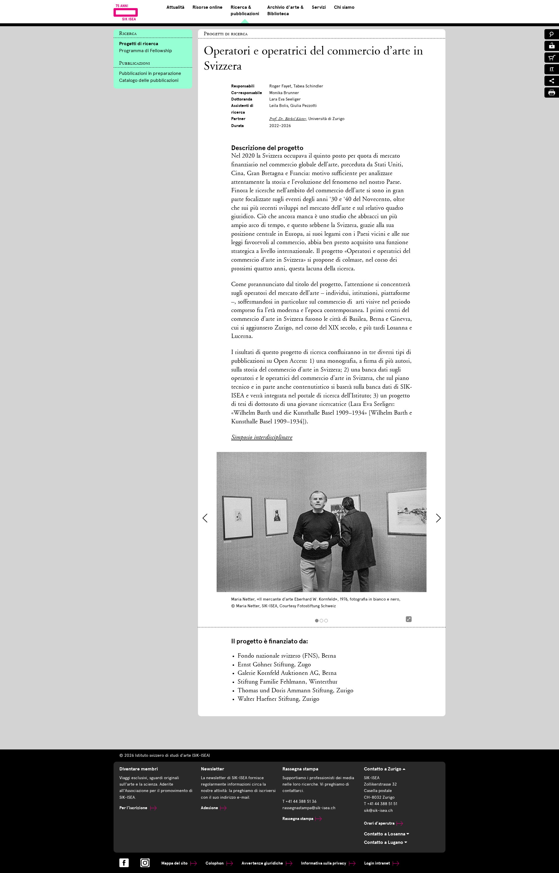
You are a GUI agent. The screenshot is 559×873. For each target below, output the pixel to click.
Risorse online (207, 7)
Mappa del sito (174, 863)
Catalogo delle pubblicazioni (148, 80)
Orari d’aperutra (379, 823)
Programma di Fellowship (145, 50)
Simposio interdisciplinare (261, 437)
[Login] (551, 46)
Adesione (209, 807)
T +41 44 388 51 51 (380, 803)
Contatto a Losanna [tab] (385, 834)
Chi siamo (344, 7)
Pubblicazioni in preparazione (150, 73)
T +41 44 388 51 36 (299, 801)
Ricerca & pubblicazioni (245, 10)
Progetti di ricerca (138, 44)
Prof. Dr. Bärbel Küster (287, 119)
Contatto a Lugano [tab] (384, 842)
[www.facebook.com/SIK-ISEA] (124, 862)
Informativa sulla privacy (324, 863)
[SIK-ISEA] (126, 12)
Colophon (215, 863)
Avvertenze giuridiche (263, 863)
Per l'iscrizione (133, 807)
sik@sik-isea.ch (378, 810)
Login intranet (377, 863)
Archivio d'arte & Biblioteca (285, 10)
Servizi (319, 7)
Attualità (175, 7)
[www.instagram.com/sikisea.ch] (145, 862)
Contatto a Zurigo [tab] (383, 769)
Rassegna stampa (297, 818)
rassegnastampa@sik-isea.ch (308, 807)
